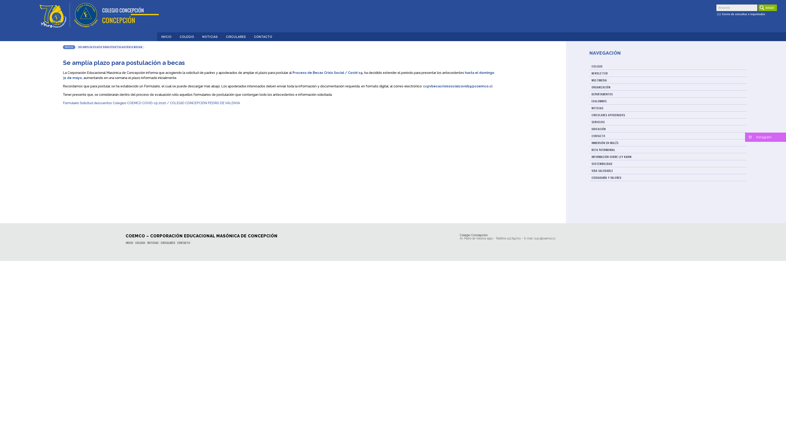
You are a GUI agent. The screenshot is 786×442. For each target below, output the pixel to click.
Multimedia (599, 80)
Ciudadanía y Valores (606, 177)
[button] (765, 137)
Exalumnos (599, 101)
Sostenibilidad (602, 163)
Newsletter (600, 73)
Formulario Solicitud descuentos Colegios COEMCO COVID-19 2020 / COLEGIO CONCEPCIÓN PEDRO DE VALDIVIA (151, 103)
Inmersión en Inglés (605, 143)
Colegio (187, 36)
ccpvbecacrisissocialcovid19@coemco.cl (457, 86)
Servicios (598, 122)
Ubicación (599, 129)
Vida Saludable (602, 170)
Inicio (166, 36)
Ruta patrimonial (603, 150)
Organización (601, 87)
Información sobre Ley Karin (611, 156)
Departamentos (602, 94)
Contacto (263, 36)
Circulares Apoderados (608, 115)
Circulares (236, 36)
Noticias (210, 36)
